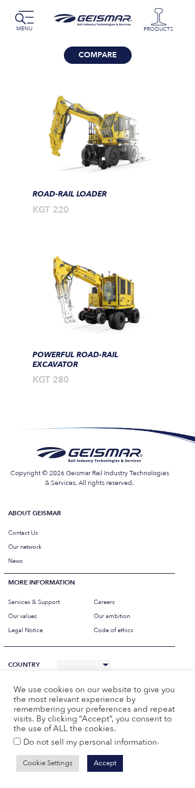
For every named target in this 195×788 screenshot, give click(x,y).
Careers (104, 602)
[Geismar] (95, 20)
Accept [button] (105, 763)
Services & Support (34, 602)
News (15, 561)
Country (24, 665)
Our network (25, 547)
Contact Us (23, 533)
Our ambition (112, 616)
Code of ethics (113, 630)
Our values (22, 616)
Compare (98, 55)
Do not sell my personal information (90, 742)
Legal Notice (25, 630)
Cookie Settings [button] (48, 763)
